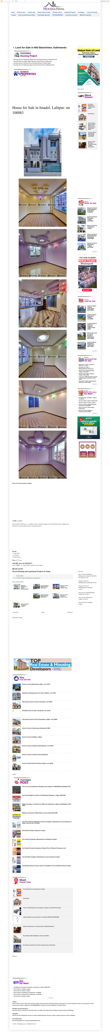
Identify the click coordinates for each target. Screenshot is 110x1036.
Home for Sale (16, 1003)
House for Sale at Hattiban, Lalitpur (32, 737)
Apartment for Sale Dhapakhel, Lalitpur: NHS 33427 (86, 371)
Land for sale (31, 12)
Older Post (70, 612)
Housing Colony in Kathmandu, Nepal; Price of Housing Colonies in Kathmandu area (35, 59)
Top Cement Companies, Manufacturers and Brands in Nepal (39, 839)
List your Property (92, 12)
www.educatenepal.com (18, 1020)
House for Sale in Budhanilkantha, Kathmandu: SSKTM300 (92, 236)
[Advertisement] (55, 31)
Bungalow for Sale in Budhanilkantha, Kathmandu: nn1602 (87, 581)
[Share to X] (19, 576)
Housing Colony (57, 12)
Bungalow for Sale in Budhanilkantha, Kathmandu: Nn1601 (85, 587)
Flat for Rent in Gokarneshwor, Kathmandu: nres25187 (27, 994)
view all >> (95, 251)
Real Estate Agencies (44, 15)
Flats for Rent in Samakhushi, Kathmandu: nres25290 (27, 992)
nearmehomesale (36, 578)
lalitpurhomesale (29, 578)
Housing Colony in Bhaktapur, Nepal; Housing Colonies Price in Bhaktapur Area (34, 64)
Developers (81, 12)
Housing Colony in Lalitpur (36, 1010)
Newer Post (15, 612)
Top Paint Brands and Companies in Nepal (34, 889)
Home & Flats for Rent (44, 12)
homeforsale (19, 578)
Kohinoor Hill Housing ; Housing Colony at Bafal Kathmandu (38, 926)
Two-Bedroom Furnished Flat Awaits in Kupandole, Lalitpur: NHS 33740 (32, 987)
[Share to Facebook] (21, 576)
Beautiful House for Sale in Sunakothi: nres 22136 (36, 710)
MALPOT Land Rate (85, 15)
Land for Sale (23, 1003)
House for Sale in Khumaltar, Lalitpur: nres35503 (85, 598)
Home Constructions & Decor (26, 15)
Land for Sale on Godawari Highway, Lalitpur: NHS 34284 (92, 326)
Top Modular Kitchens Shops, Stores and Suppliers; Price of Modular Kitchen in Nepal (46, 865)
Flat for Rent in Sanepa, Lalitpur (22, 996)
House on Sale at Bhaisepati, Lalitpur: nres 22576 (36, 684)
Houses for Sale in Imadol (53, 1015)
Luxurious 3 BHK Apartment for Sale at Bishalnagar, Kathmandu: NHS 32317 (88, 378)
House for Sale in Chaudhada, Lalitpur (92, 227)
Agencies (27, 1005)
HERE (18, 565)
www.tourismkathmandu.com (32, 1020)
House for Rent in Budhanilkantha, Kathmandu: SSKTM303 (88, 405)
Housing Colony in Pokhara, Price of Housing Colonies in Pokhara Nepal (32, 63)
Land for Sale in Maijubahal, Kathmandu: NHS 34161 (91, 344)
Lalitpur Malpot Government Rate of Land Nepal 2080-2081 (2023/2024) (41, 917)
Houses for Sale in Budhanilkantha (37, 1015)
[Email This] (17, 576)
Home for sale (21, 12)
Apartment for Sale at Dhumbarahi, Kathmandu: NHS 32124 (87, 381)
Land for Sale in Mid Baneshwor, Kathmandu (41, 47)
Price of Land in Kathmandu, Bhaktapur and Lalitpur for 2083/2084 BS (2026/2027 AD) (46, 786)
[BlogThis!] (18, 576)
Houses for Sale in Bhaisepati (19, 1015)
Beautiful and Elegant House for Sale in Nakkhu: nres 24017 (39, 693)
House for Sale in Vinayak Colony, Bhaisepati (35, 754)
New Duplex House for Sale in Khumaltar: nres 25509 (37, 701)
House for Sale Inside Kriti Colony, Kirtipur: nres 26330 (37, 763)
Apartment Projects (69, 12)
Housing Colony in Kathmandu (20, 1010)
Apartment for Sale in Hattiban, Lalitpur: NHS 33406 (87, 374)
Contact (13, 15)
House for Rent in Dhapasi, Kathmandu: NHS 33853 (86, 411)
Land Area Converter (71, 15)
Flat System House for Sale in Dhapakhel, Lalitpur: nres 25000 (39, 719)
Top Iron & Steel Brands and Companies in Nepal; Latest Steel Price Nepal (42, 907)
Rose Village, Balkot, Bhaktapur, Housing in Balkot (36, 935)
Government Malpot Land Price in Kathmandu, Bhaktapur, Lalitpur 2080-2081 (44, 795)
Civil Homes (26, 898)
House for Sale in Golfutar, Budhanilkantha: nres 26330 (37, 745)
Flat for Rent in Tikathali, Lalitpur (22, 989)
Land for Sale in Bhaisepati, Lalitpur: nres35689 (91, 316)
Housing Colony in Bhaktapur (66, 1010)
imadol (23, 578)
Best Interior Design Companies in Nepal (33, 830)
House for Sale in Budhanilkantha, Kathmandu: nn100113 (92, 210)
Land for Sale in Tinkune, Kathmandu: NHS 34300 (91, 308)
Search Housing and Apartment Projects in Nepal (31, 571)
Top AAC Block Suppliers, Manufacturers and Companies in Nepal (41, 857)
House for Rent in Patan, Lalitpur (87, 402)
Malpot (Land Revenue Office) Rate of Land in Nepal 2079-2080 (40, 813)
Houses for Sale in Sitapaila (68, 1015)
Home (13, 12)
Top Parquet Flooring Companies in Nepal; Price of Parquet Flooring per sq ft (44, 848)
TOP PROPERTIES (57, 15)
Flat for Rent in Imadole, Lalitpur (22, 990)
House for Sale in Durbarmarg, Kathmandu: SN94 (36, 728)
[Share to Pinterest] (22, 576)
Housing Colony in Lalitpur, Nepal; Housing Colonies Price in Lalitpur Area (33, 61)
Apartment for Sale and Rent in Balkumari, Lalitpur (87, 365)
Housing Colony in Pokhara (51, 1010)
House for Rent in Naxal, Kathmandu (88, 400)
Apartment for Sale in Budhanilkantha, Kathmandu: (86, 368)
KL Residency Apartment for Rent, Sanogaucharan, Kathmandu (39, 945)
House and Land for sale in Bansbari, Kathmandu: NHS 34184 (92, 335)
